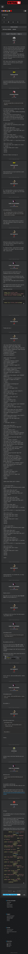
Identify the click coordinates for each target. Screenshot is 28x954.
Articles (8, 919)
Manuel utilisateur (10, 917)
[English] (2, 10)
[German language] (7, 10)
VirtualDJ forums (7, 29)
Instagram (10, 945)
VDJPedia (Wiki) (10, 918)
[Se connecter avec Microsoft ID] (9, 22)
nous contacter (9, 930)
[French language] (5, 10)
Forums (8, 920)
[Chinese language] (11, 10)
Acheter (8, 903)
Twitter (9, 946)
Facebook (9, 942)
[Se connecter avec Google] (18, 22)
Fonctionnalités (10, 904)
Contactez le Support (10, 915)
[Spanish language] (4, 10)
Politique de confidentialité (12, 931)
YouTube (9, 944)
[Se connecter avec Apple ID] (13, 22)
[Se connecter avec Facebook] (4, 22)
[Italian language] (9, 10)
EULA (8, 932)
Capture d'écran (10, 907)
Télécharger (9, 902)
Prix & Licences (9, 905)
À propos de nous (10, 929)
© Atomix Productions (14, 952)
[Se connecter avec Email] (4, 18)
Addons (14, 29)
